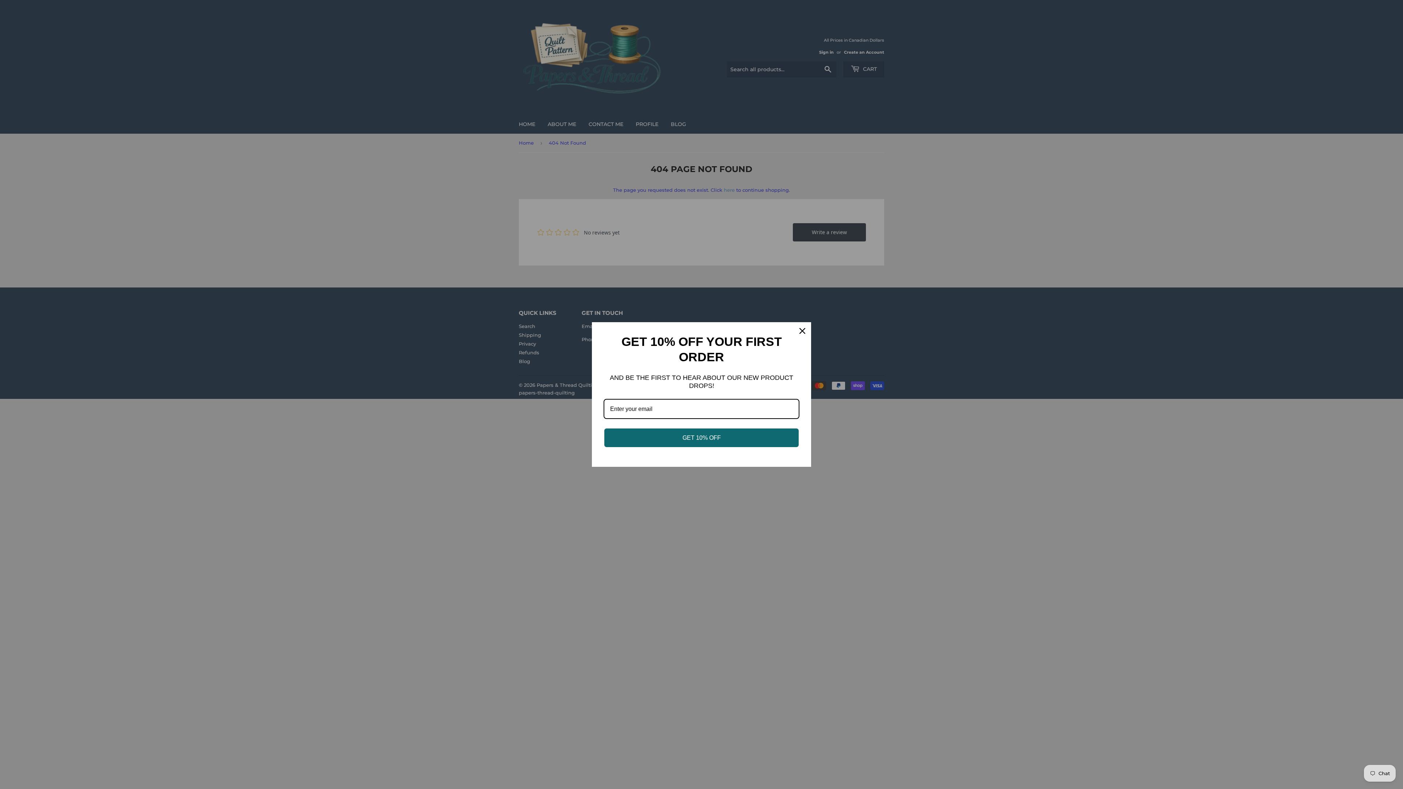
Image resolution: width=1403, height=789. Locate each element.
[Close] (802, 331)
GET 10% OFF (702, 438)
